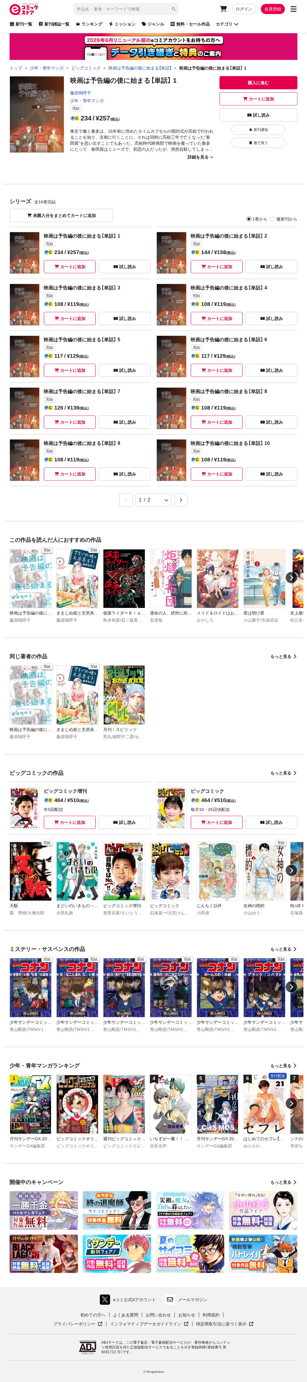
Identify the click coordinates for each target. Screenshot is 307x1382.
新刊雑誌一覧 (57, 24)
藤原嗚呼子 (80, 92)
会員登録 (272, 9)
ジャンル (156, 24)
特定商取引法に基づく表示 (225, 1324)
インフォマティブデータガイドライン (145, 1324)
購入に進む (258, 82)
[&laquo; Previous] (126, 500)
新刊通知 (261, 130)
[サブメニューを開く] (293, 9)
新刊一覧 (24, 24)
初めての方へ (93, 1314)
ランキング (92, 24)
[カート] (223, 9)
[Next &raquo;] (181, 500)
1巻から (259, 219)
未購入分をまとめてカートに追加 (64, 215)
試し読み (261, 115)
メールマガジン (192, 1299)
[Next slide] (291, 578)
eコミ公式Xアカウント (129, 1301)
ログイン (244, 9)
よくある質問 (125, 1314)
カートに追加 (261, 98)
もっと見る (280, 656)
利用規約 (211, 1314)
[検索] (173, 9)
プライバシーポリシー (78, 1324)
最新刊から (286, 219)
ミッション (125, 24)
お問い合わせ (158, 1314)
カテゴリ (224, 24)
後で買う (261, 143)
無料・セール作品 (193, 24)
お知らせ (186, 1314)
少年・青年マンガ (87, 100)
